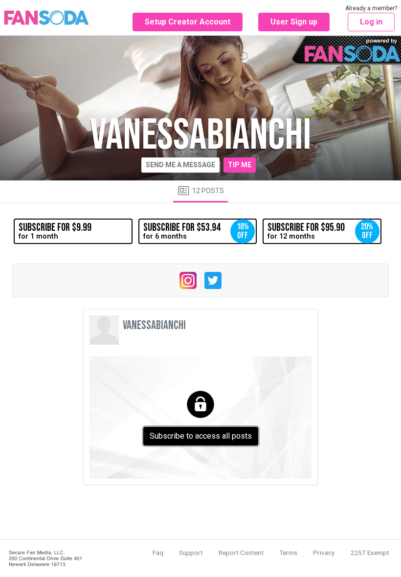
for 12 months (320, 231)
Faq (158, 552)
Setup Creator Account (187, 21)
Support (191, 552)
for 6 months (196, 231)
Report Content (241, 552)
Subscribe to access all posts (201, 436)
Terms (288, 552)
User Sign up (293, 21)
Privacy (323, 552)
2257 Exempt (369, 552)
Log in (371, 21)
